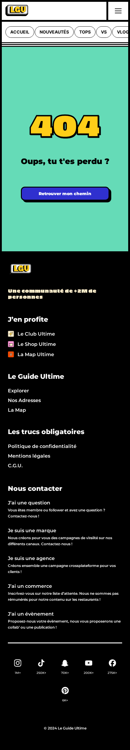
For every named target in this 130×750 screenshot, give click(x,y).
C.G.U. (15, 465)
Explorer (18, 391)
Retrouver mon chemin (65, 193)
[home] (17, 11)
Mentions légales (29, 456)
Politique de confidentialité (42, 446)
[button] (117, 11)
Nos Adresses (24, 400)
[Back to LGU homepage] (20, 269)
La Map (17, 410)
